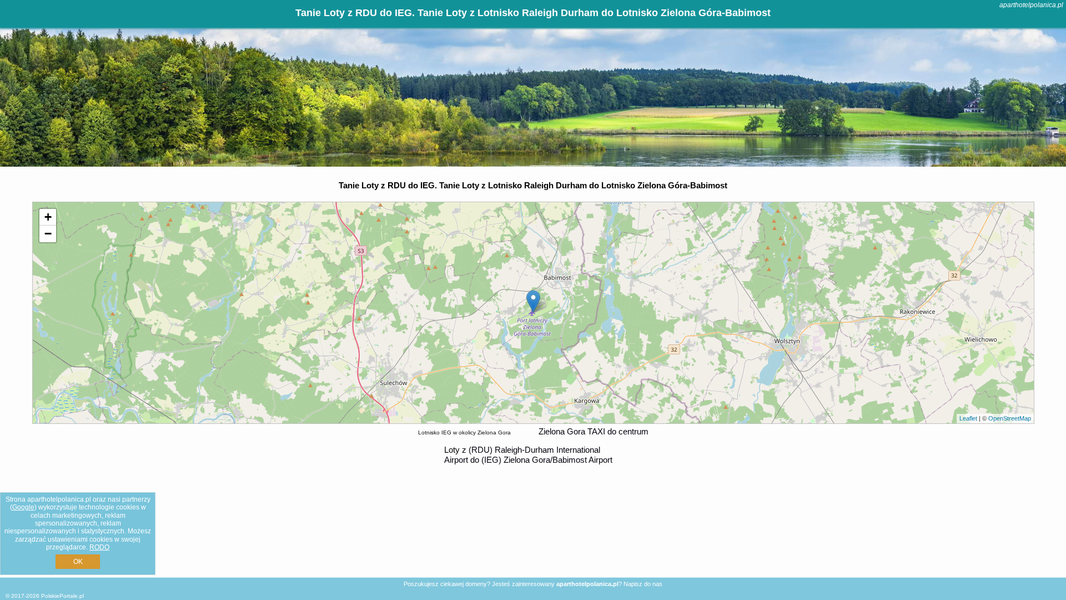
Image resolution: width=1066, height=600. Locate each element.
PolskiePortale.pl (62, 596)
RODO (99, 547)
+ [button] (48, 217)
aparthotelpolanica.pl (1031, 5)
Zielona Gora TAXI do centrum (593, 431)
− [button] (48, 234)
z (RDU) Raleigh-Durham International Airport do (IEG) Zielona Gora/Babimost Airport (528, 454)
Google (23, 507)
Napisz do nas (642, 584)
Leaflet (968, 418)
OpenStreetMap (1009, 418)
